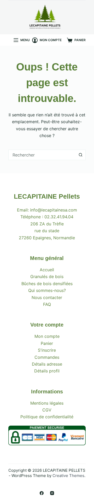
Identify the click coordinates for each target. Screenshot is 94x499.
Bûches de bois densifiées (47, 283)
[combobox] (42, 155)
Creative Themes (68, 475)
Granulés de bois (46, 276)
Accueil (47, 269)
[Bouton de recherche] (80, 155)
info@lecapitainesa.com (53, 210)
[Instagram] (52, 493)
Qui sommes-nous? (47, 290)
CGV (46, 410)
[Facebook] (42, 493)
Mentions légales (46, 403)
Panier (47, 343)
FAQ (47, 304)
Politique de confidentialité (46, 416)
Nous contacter (47, 297)
